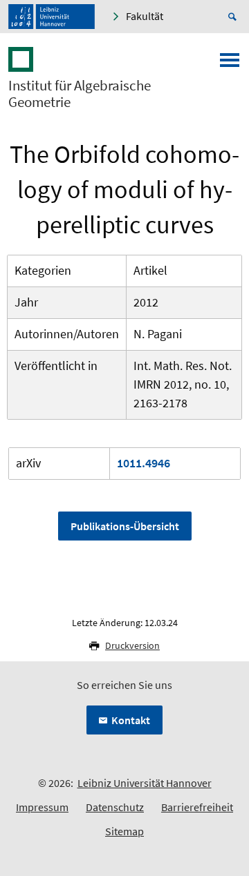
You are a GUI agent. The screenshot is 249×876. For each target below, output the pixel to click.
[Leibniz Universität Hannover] (51, 16)
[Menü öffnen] (230, 64)
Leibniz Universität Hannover (144, 783)
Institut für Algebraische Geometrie (79, 93)
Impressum (42, 807)
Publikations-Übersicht (125, 526)
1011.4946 (143, 463)
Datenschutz (115, 807)
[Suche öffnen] (234, 16)
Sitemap (124, 831)
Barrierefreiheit (197, 807)
